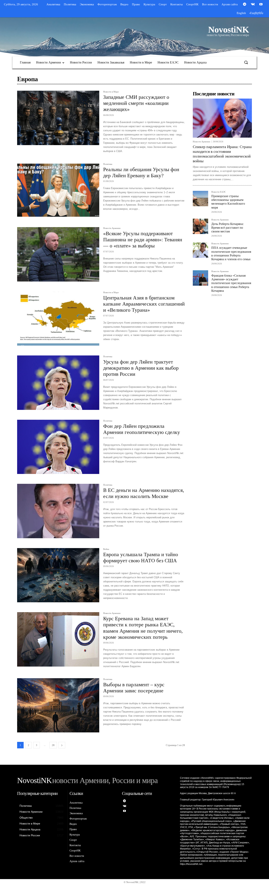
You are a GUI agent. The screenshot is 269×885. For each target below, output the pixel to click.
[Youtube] (261, 4)
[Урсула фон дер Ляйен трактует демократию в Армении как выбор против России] (58, 382)
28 (53, 745)
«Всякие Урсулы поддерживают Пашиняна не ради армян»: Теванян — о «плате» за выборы (142, 240)
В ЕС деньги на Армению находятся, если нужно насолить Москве (143, 493)
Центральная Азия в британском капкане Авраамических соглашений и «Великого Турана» (144, 304)
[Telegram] (244, 4)
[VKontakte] (253, 4)
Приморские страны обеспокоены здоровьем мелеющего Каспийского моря (228, 201)
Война (106, 549)
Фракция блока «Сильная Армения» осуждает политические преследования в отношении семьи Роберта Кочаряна (231, 283)
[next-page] (61, 745)
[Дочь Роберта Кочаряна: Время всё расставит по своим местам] (200, 226)
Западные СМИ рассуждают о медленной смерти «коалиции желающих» (136, 103)
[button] (246, 62)
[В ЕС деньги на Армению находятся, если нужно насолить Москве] (58, 511)
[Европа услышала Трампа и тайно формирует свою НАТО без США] (58, 575)
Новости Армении (112, 228)
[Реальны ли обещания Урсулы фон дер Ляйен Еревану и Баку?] (58, 190)
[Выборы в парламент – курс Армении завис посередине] (58, 705)
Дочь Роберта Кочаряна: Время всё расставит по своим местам (227, 227)
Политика (107, 164)
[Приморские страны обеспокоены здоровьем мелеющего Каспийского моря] (200, 198)
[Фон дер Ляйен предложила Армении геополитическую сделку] (58, 447)
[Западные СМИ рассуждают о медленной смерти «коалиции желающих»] (58, 118)
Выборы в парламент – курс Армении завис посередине (133, 688)
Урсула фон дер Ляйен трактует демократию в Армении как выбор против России (141, 368)
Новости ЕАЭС (218, 192)
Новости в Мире (111, 92)
